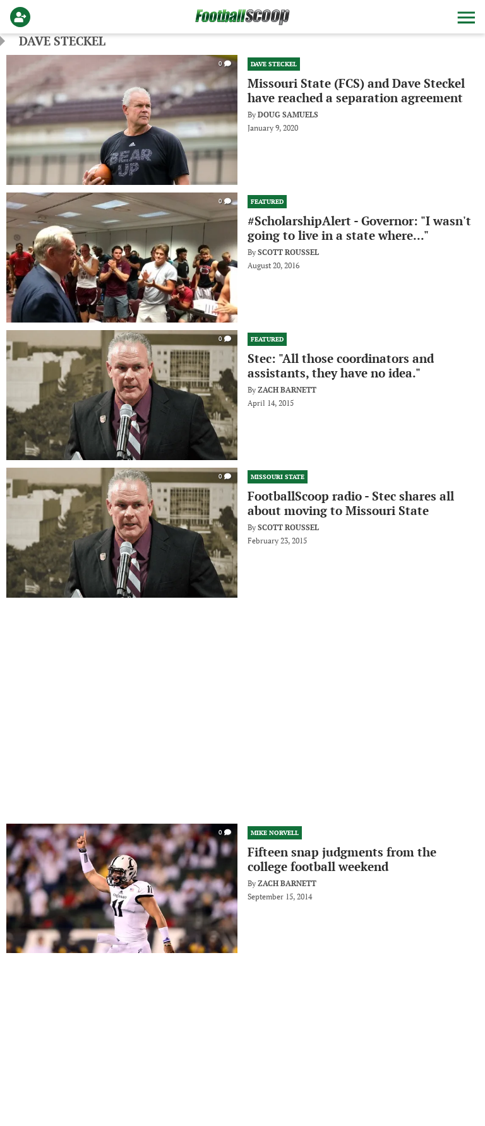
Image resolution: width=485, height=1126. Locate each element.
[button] (465, 17)
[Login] (22, 17)
